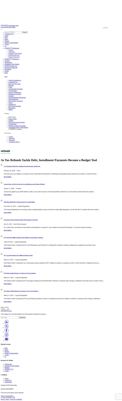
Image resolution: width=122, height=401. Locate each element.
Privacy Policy (5, 399)
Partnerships (8, 382)
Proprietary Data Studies (15, 53)
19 (8, 309)
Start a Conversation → (8, 396)
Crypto (7, 44)
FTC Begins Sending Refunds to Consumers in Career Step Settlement (21, 291)
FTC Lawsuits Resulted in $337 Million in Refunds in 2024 (18, 255)
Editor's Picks (12, 119)
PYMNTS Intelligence (12, 48)
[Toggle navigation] (1, 29)
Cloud (10, 87)
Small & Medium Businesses (17, 97)
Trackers (10, 50)
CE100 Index (12, 124)
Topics (6, 76)
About (6, 378)
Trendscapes (11, 51)
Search (25, 32)
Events (7, 71)
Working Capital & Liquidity (17, 126)
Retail (6, 39)
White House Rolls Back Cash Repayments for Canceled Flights (19, 202)
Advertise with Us (14, 142)
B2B (6, 37)
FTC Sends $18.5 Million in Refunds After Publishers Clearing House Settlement (23, 237)
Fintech (7, 41)
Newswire (4, 27)
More (6, 73)
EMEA (10, 109)
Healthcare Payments (14, 94)
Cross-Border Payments (15, 89)
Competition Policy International (18, 127)
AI (5, 46)
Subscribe (12, 138)
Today (6, 36)
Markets (7, 367)
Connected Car (12, 82)
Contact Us (8, 380)
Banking (11, 85)
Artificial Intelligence (14, 80)
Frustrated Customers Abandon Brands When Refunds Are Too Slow (21, 220)
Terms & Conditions (16, 399)
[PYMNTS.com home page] (9, 25)
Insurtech (11, 96)
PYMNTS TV (9, 34)
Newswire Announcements (16, 122)
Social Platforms (13, 99)
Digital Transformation (11, 42)
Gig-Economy (12, 90)
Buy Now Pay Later (14, 84)
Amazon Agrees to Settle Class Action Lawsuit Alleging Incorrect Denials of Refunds (24, 184)
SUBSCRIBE (11, 27)
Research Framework (14, 57)
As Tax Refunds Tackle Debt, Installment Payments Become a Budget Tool (22, 166)
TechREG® (12, 104)
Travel (10, 102)
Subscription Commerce (15, 101)
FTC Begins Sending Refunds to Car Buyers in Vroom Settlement (20, 273)
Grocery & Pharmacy (14, 92)
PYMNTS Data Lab (13, 55)
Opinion (10, 120)
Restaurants (11, 108)
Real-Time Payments (14, 106)
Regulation (8, 69)
